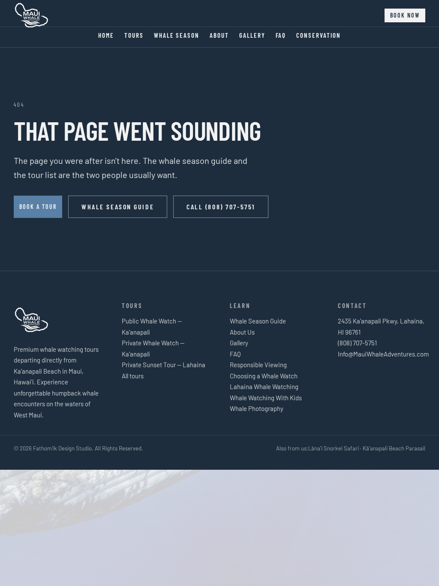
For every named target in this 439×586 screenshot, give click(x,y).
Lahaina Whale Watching (264, 386)
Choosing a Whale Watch (264, 376)
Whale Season (176, 35)
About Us (242, 332)
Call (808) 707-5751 (220, 206)
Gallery (252, 35)
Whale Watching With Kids (266, 398)
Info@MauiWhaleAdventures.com (383, 354)
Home (106, 35)
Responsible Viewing (258, 365)
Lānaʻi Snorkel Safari (333, 448)
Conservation (318, 35)
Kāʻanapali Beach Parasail (394, 448)
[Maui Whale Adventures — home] (32, 15)
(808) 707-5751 (357, 343)
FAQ (281, 35)
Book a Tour (38, 206)
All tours (133, 376)
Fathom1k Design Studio (62, 448)
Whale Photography (256, 408)
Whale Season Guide (117, 206)
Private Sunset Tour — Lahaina (163, 365)
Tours (134, 35)
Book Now (405, 15)
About (219, 35)
